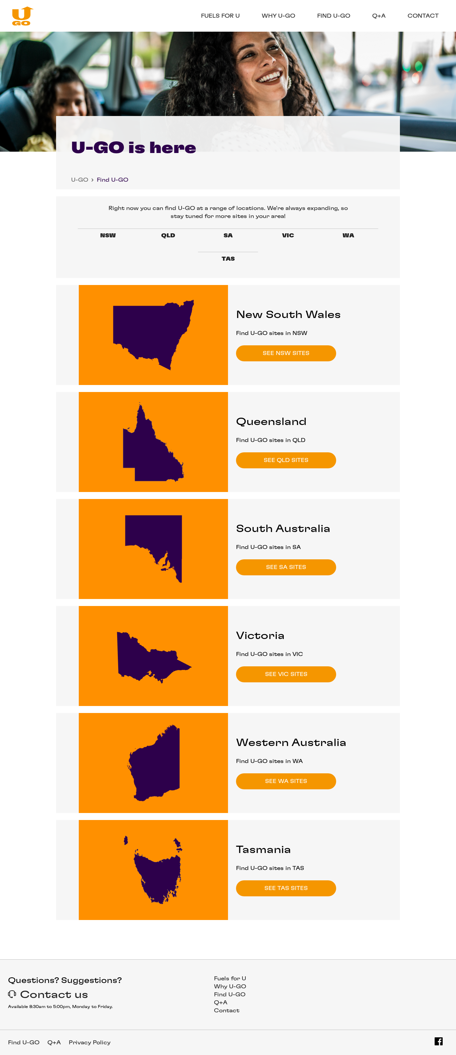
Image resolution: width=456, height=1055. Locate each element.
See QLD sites (286, 460)
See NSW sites (286, 353)
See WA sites (286, 781)
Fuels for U (220, 16)
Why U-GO (278, 16)
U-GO (79, 180)
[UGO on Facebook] (439, 1041)
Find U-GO (333, 16)
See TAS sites (286, 888)
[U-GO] (21, 16)
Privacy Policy (89, 1042)
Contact (423, 16)
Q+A (379, 16)
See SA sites (286, 567)
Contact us (54, 994)
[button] (92, 180)
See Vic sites (286, 674)
